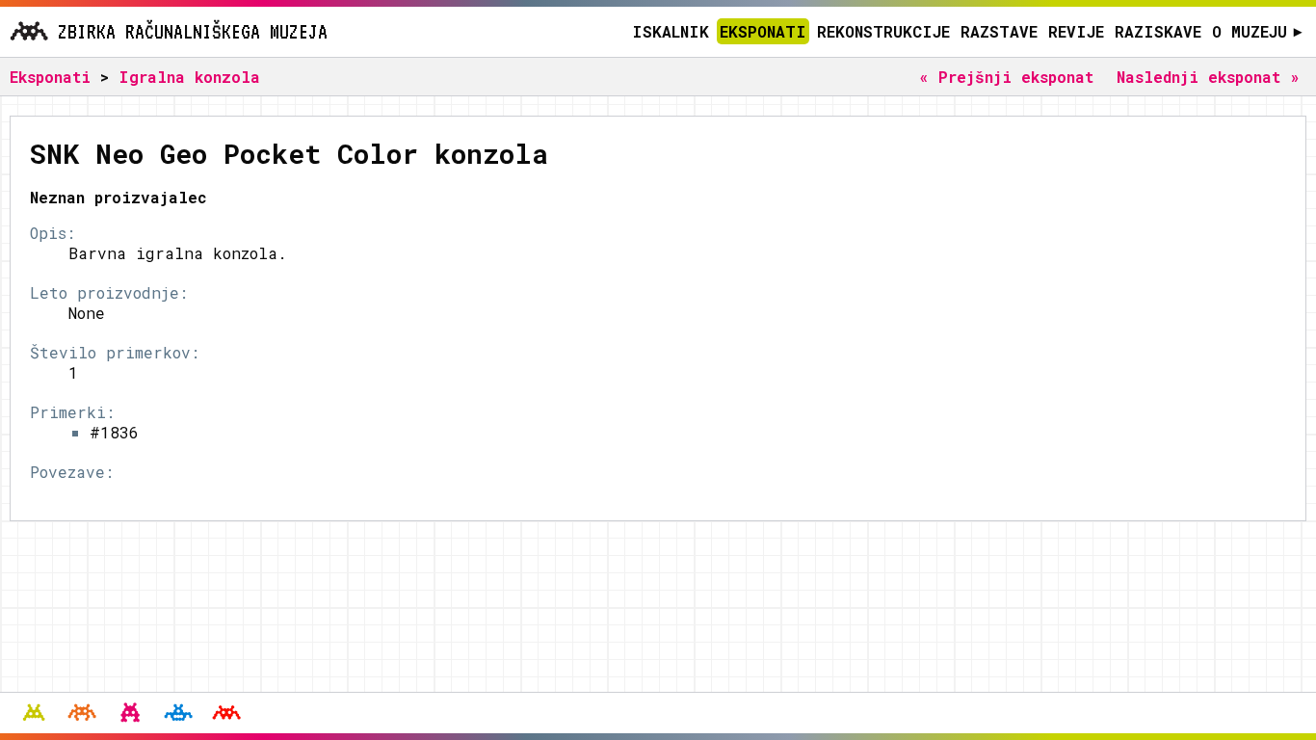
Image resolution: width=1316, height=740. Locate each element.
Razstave (999, 31)
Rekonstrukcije (883, 31)
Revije (1076, 31)
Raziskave (1158, 31)
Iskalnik (670, 31)
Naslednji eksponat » (1208, 76)
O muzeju (1257, 31)
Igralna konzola (189, 76)
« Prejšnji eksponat (1006, 76)
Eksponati (763, 31)
